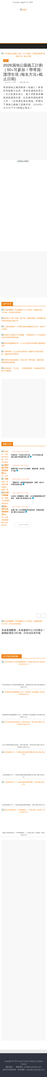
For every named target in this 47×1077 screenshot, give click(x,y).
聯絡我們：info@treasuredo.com (28, 1067)
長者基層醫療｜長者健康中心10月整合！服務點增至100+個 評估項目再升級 (23, 631)
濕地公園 (22, 82)
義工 (27, 82)
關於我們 (9, 1067)
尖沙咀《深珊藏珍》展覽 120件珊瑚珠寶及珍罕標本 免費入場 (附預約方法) (28, 497)
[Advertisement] (23, 136)
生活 (5, 61)
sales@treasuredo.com (35, 1069)
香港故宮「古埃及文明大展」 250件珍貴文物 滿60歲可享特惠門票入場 (28, 456)
